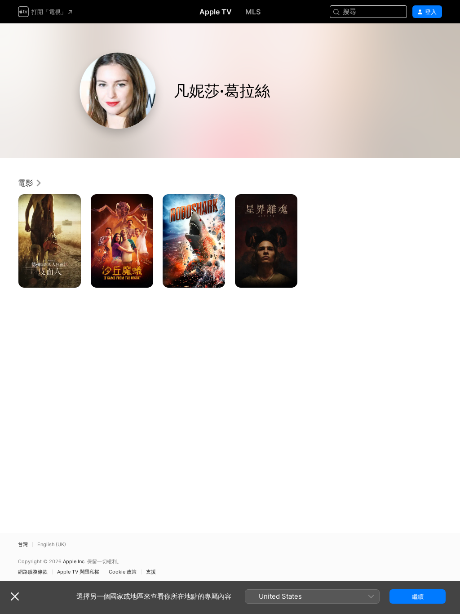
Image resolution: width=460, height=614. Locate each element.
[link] (30, 183)
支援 (151, 572)
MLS (253, 11)
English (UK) (51, 544)
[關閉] (15, 596)
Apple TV (215, 11)
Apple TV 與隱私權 (78, 572)
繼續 (418, 596)
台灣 (23, 544)
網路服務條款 (33, 572)
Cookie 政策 (123, 572)
